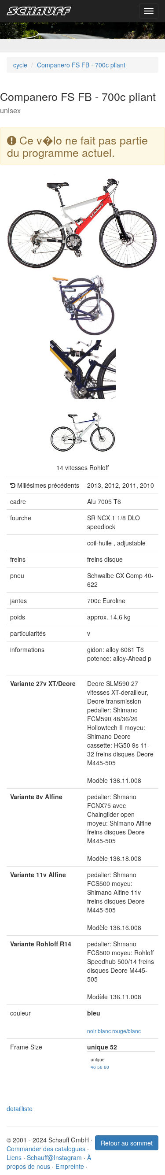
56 (100, 1067)
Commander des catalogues (46, 1148)
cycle (20, 64)
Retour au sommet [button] (127, 1142)
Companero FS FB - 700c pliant (81, 64)
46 (93, 1067)
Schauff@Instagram (54, 1157)
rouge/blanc (126, 1030)
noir (91, 1030)
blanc (104, 1030)
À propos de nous (49, 1162)
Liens (14, 1157)
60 (106, 1067)
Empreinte (69, 1166)
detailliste (20, 1108)
